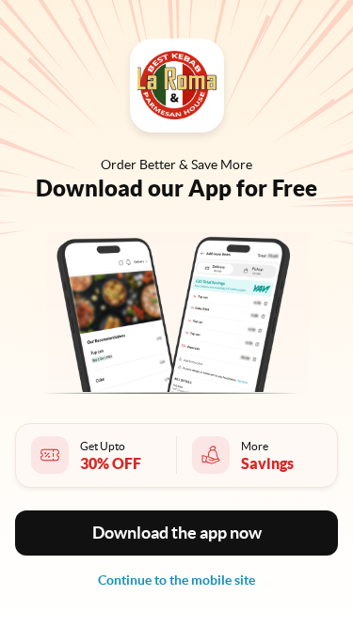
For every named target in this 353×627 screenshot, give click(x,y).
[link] (176, 580)
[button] (176, 533)
